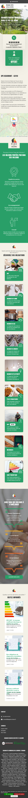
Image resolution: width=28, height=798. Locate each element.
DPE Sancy (3, 762)
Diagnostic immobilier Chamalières (17, 773)
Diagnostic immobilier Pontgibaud (17, 761)
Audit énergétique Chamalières (16, 753)
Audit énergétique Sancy (8, 780)
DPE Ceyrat (14, 779)
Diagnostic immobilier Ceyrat (9, 785)
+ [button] (1, 115)
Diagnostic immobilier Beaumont (10, 774)
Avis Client (3, 732)
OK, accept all (9, 794)
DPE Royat (7, 771)
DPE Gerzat (5, 753)
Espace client (4, 728)
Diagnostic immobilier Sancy (8, 776)
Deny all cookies (20, 794)
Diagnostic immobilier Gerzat (15, 768)
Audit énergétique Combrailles (16, 758)
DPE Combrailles (21, 779)
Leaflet (8, 136)
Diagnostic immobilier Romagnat (9, 759)
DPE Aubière (16, 786)
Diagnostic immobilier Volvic (15, 756)
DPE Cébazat (5, 761)
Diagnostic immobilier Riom (14, 762)
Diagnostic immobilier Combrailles (14, 782)
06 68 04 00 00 (14, 42)
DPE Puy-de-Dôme (22, 759)
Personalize (14, 796)
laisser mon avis (14, 577)
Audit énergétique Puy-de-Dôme (16, 783)
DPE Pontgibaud (18, 777)
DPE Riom (5, 768)
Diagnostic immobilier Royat (8, 755)
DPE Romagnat (21, 774)
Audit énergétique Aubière (13, 765)
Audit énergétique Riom (11, 770)
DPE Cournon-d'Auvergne (17, 771)
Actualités (3, 730)
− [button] (1, 117)
